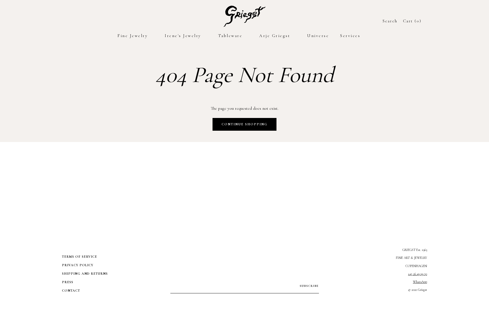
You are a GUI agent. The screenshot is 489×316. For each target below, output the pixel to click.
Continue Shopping (244, 124)
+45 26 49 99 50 (417, 274)
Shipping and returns (85, 274)
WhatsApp (420, 282)
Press (67, 282)
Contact (71, 291)
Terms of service (79, 257)
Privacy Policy (77, 265)
